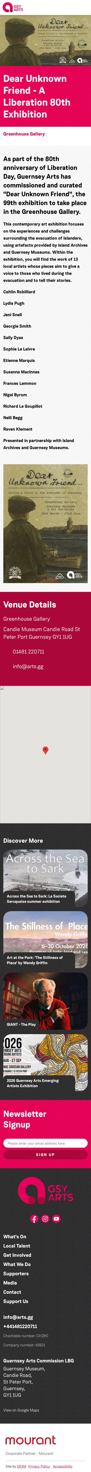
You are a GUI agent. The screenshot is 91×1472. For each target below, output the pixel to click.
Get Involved (17, 1255)
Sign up (45, 1154)
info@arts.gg (18, 1317)
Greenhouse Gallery (24, 134)
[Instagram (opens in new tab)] (45, 1220)
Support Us (15, 1301)
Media (10, 1283)
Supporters (16, 1273)
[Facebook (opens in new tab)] (34, 1220)
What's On (14, 1236)
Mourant (46, 1453)
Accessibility (62, 1466)
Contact (12, 1292)
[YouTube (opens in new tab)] (56, 1220)
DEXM (21, 1466)
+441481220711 (20, 1326)
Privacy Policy (39, 1466)
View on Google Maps (21, 1410)
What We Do (17, 1264)
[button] (84, 7)
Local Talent (16, 1246)
